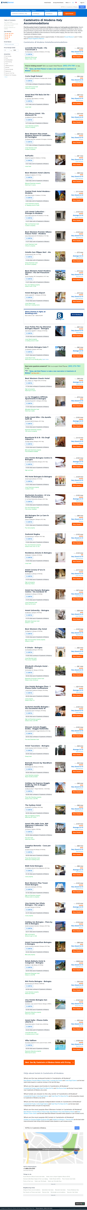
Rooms (59, 10)
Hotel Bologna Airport (35, 293)
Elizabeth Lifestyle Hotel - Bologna (37, 667)
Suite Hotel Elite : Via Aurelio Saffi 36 (38, 418)
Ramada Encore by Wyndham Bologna (38, 763)
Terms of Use (16, 1208)
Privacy (23, 1208)
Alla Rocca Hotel (61, 1088)
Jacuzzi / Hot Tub (10, 73)
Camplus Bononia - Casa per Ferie (38, 846)
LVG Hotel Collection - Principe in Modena (35, 212)
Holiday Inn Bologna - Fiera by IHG (62, 1119)
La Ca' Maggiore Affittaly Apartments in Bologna (36, 398)
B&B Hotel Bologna (34, 866)
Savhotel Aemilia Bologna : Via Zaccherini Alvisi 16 (37, 707)
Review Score (79, 53)
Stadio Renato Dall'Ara (54, 1179)
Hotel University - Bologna (37, 610)
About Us (9, 1208)
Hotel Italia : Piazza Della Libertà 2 (36, 1021)
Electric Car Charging (11, 75)
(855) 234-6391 (48, 1208)
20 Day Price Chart (9, 25)
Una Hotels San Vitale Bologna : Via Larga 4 (35, 904)
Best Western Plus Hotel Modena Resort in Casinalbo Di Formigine (37, 135)
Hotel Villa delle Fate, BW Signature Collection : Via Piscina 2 (36, 825)
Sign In (82, 2)
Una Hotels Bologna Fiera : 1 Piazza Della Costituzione (38, 687)
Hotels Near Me (29, 1208)
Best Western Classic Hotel (37, 378)
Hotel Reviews (79, 332)
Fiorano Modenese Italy (73, 1190)
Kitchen (7, 67)
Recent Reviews (79, 217)
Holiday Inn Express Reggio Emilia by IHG (36, 1119)
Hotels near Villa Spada (40, 1181)
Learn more (45, 359)
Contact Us (4, 1208)
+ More (5, 77)
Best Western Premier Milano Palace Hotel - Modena (38, 232)
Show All (53, 1184)
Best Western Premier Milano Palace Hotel (36, 1080)
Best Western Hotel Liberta (37, 173)
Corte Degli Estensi (33, 76)
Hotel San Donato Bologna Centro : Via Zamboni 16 (37, 591)
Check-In (34, 10)
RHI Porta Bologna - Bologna (38, 981)
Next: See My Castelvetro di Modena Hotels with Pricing (48, 1062)
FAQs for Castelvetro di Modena (9, 28)
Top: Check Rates (8, 22)
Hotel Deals (47, 2)
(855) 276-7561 (69, 65)
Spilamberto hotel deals (48, 1190)
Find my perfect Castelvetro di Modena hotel (21, 10)
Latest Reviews (79, 82)
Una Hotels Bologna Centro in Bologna (38, 458)
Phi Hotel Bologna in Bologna (38, 476)
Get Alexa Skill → (36, 71)
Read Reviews (79, 100)
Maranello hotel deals (60, 1190)
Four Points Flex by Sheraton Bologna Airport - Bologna (38, 327)
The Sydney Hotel (33, 805)
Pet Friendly (8, 56)
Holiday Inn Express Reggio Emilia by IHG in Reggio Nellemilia (37, 784)
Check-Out (47, 10)
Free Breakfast (9, 60)
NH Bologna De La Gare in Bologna (37, 516)
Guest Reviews (79, 119)
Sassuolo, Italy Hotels (72, 1192)
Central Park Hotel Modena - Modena (38, 192)
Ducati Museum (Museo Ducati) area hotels (34, 1176)
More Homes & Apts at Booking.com (35, 312)
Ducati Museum (69, 37)
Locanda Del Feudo (56, 1080)
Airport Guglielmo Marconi (36, 38)
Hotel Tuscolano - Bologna (37, 746)
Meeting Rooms (9, 65)
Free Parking (9, 61)
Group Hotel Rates (58, 2)
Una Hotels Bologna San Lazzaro (36, 1000)
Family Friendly (9, 69)
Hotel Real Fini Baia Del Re (44, 1088)
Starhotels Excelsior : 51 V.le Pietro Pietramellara (37, 496)
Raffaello (29, 156)
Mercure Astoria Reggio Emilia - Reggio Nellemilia (36, 728)
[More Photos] (60, 57)
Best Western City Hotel (36, 629)
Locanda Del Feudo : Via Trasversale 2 (36, 48)
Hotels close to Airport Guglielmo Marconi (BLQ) (58, 1176)
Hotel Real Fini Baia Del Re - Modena (38, 95)
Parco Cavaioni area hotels (68, 1179)
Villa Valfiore (30, 1040)
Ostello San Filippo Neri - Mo (38, 252)
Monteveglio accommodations (58, 1192)
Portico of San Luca (28, 1181)
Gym (7, 63)
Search (82, 7)
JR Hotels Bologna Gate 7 (36, 347)
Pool (7, 58)
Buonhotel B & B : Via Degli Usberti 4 (37, 438)
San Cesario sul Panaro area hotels (32, 1192)
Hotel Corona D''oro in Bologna (35, 570)
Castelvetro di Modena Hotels (11, 24)
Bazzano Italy (45, 1192)
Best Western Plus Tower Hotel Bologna (36, 884)
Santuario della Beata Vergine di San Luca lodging (35, 1179)
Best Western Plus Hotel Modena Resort (62, 1112)
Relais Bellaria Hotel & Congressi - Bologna (35, 962)
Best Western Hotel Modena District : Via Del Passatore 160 (38, 272)
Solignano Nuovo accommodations (31, 1190)
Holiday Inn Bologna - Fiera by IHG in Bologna (38, 923)
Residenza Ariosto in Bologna (38, 553)
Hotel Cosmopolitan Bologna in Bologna (38, 943)
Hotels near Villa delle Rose (54, 1181)
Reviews (81, 139)
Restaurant (8, 71)
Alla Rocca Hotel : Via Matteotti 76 (35, 114)
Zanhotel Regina (32, 534)
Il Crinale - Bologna (33, 647)
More (67, 2)
